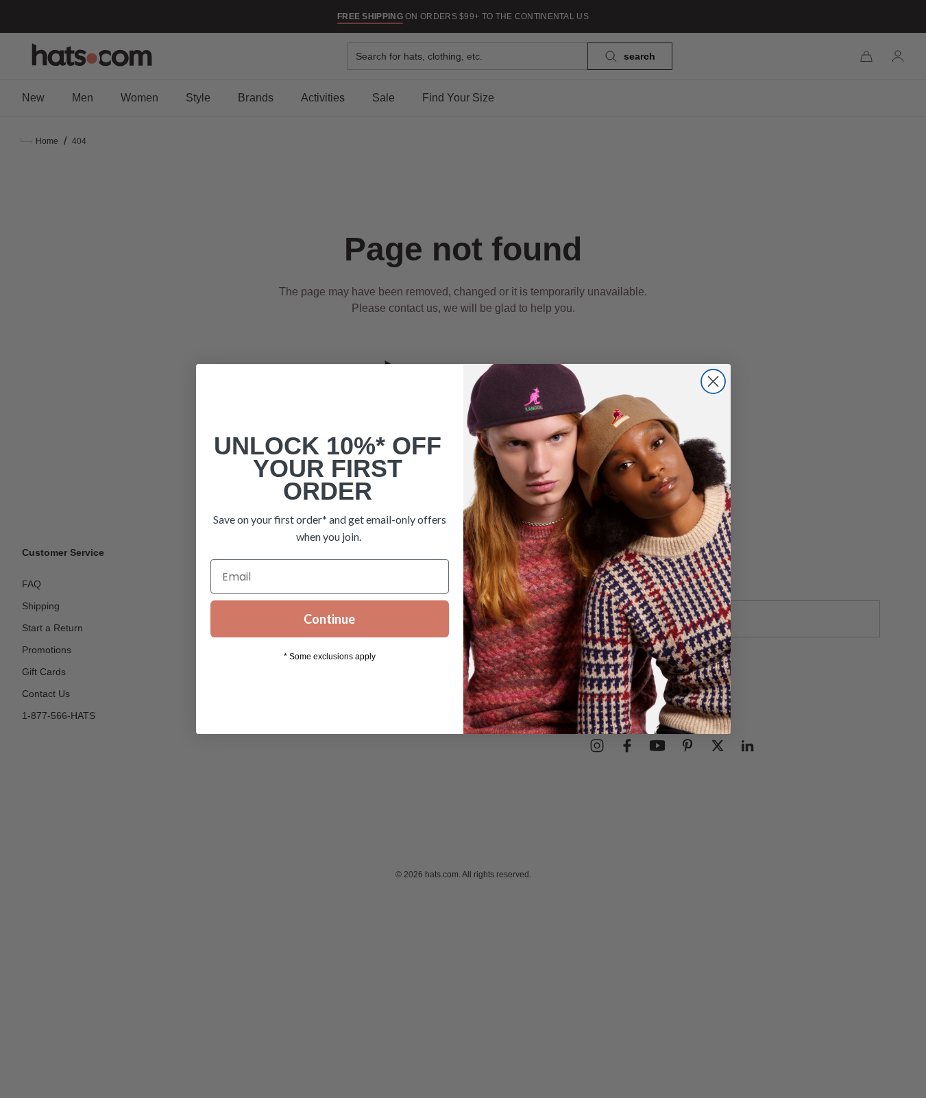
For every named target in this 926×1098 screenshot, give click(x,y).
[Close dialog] (713, 381)
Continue (329, 618)
